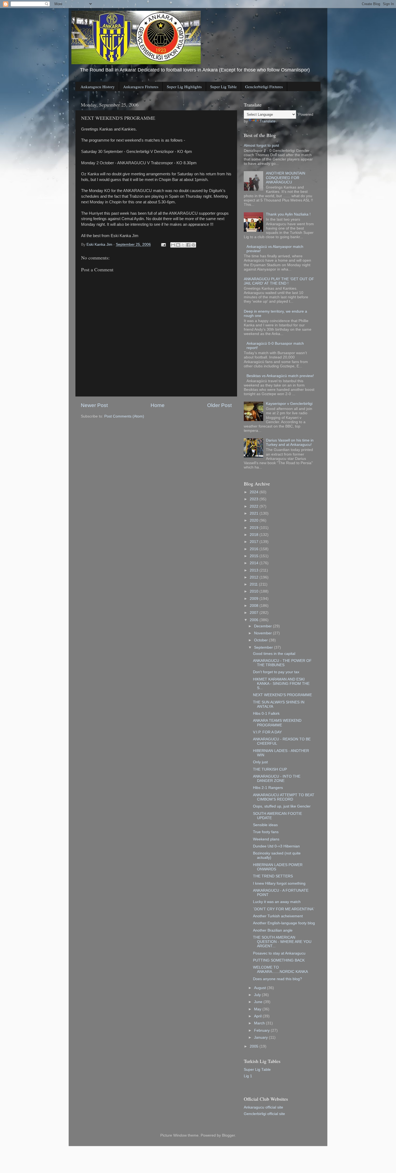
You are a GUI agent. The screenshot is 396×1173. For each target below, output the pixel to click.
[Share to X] (183, 245)
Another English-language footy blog (284, 923)
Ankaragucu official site (263, 1107)
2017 (254, 542)
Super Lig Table (223, 86)
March (260, 1023)
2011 (254, 584)
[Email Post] (163, 244)
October (261, 640)
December (263, 626)
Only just (260, 762)
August (260, 988)
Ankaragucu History (98, 86)
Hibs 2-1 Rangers (268, 788)
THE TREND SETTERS (273, 876)
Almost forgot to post (261, 145)
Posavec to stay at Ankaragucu (279, 953)
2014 (254, 563)
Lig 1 (248, 1076)
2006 (254, 620)
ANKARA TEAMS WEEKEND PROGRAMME (277, 723)
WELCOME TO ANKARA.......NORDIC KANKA (280, 969)
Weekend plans (266, 839)
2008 (254, 606)
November (263, 633)
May (258, 1009)
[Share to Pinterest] (193, 245)
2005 (254, 1046)
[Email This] (173, 245)
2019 (254, 528)
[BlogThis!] (178, 245)
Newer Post (94, 405)
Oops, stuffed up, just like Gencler (282, 806)
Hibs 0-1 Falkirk (266, 714)
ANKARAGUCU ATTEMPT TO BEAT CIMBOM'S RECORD (283, 797)
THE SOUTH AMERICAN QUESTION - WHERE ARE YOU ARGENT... (282, 941)
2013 (254, 570)
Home (158, 405)
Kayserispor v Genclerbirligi (289, 404)
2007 (254, 613)
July (258, 995)
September (264, 647)
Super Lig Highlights (184, 86)
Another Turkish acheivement (278, 916)
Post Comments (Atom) (124, 416)
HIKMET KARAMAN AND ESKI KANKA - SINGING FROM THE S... (281, 683)
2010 (254, 591)
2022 (254, 506)
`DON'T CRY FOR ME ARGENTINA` (284, 909)
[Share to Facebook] (188, 245)
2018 (254, 535)
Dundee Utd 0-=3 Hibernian (276, 846)
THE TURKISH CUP (270, 769)
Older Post (219, 405)
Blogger (228, 1135)
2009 (254, 599)
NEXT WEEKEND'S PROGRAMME (282, 695)
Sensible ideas (265, 825)
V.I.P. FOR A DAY (267, 732)
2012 (254, 577)
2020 (254, 520)
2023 (254, 499)
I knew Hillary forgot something (279, 883)
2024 (254, 492)
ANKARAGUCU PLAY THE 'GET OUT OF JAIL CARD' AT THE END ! (279, 281)
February (262, 1030)
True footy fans (266, 832)
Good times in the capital (274, 654)
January (261, 1037)
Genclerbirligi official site (264, 1114)
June (258, 1002)
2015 (254, 556)
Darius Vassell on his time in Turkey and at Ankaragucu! (290, 442)
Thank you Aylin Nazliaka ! (288, 214)
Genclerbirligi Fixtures (264, 86)
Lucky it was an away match (277, 902)
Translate (268, 121)
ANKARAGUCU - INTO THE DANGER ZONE (276, 778)
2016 (254, 549)
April (258, 1016)
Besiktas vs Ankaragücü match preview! (280, 376)
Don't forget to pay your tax (276, 672)
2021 (254, 513)
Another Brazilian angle (273, 930)
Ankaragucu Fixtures (140, 86)
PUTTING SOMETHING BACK (279, 960)
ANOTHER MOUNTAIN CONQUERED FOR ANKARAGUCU (285, 177)
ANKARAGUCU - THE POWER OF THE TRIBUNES (282, 663)
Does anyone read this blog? (277, 979)
